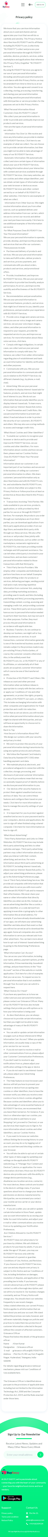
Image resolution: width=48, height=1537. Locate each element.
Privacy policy (7, 1513)
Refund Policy (7, 1520)
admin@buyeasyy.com (35, 1520)
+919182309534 (36, 1523)
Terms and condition (10, 1517)
